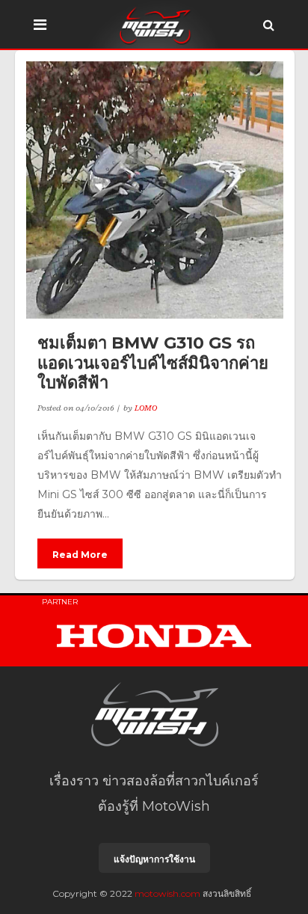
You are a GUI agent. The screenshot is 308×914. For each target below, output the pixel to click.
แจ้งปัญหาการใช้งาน (154, 859)
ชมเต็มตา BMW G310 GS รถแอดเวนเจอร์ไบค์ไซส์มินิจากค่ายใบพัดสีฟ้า (152, 363)
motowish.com (167, 893)
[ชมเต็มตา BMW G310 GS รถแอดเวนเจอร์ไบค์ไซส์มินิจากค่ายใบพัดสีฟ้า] (154, 190)
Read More (80, 554)
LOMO (146, 408)
